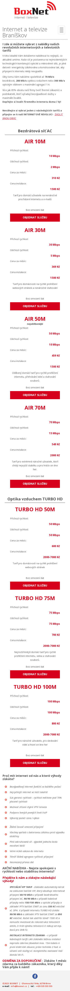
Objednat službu (35, 217)
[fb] (35, 976)
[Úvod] (35, 11)
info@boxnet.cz (19, 986)
